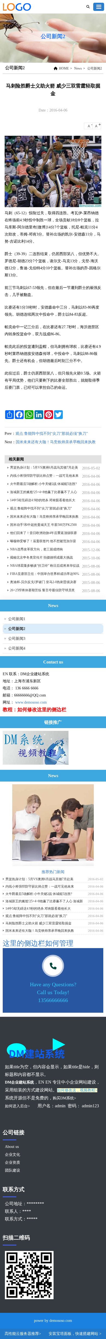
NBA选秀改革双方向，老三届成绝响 (36, 549)
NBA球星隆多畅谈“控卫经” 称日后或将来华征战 (44, 566)
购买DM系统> (64, 1098)
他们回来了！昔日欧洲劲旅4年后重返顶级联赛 (43, 533)
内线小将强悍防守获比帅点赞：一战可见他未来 (44, 476)
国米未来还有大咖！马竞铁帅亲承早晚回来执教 (56, 442)
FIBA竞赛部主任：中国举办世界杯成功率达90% (44, 574)
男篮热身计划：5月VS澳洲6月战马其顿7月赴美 (44, 467)
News (78, 68)
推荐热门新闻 (53, 872)
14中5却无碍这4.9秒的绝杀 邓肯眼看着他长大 (42, 500)
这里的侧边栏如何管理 (38, 943)
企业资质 (12, 1162)
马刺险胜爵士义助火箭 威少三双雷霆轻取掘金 (38, 923)
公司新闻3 (16, 639)
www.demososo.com (31, 702)
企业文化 (12, 1155)
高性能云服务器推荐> (23, 1334)
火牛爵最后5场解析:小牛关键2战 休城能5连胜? (43, 484)
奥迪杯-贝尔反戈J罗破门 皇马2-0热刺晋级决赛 (43, 582)
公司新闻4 (16, 648)
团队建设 (12, 1170)
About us (12, 1147)
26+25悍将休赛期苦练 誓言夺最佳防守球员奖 (42, 590)
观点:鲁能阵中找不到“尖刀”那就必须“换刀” (51, 434)
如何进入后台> (18, 1106)
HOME (64, 68)
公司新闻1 (16, 619)
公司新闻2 (94, 68)
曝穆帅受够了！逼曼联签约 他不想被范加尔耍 (43, 541)
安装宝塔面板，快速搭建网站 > (75, 1334)
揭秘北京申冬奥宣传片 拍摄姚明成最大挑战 (41, 557)
